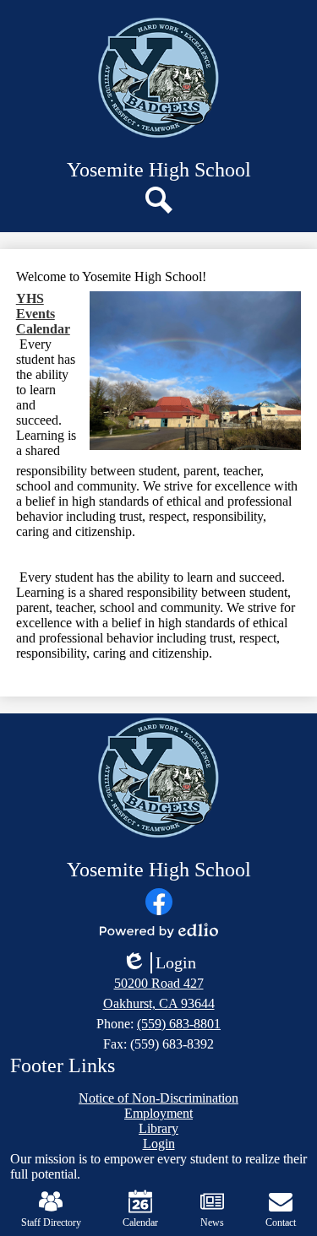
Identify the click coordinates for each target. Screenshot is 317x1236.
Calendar (140, 1222)
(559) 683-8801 (179, 1023)
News (212, 1222)
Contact (280, 1222)
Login (159, 963)
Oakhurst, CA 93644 (159, 1003)
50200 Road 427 (159, 983)
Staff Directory (51, 1222)
